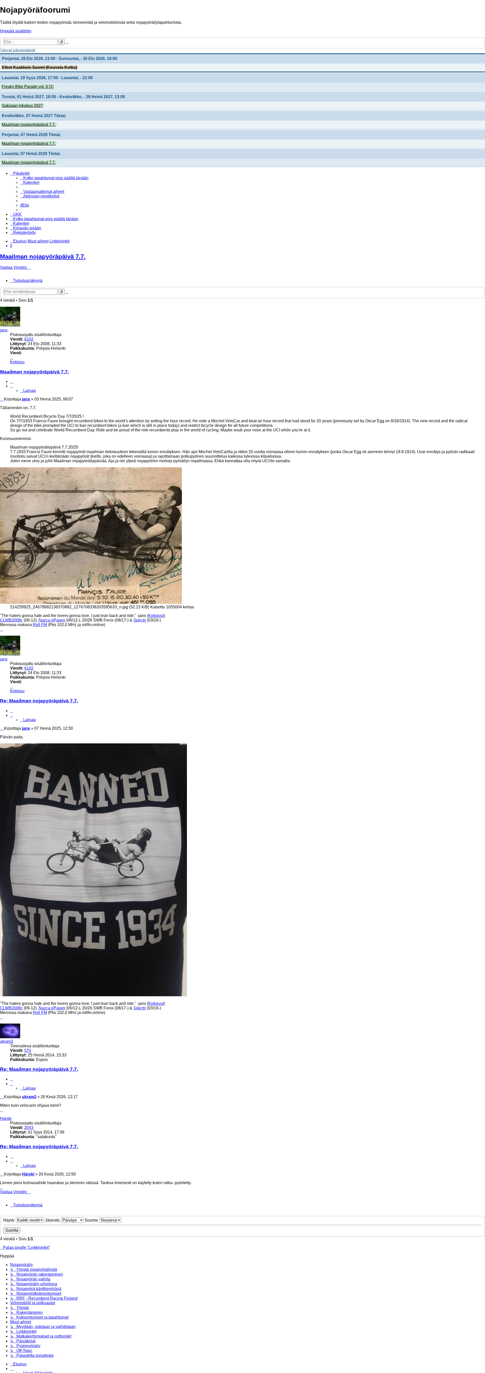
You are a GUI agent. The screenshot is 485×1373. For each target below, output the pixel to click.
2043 (28, 1127)
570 (27, 1050)
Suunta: (92, 1220)
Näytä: (9, 1220)
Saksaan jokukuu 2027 (22, 105)
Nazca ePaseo (52, 620)
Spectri (139, 620)
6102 (28, 339)
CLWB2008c (11, 620)
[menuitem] (54, 178)
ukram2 (6, 1041)
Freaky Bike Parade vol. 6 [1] (27, 86)
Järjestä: (53, 1220)
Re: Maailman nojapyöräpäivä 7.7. (39, 700)
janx (4, 330)
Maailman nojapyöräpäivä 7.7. (29, 124)
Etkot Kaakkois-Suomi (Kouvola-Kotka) (39, 67)
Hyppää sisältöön (15, 31)
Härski (6, 1118)
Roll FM (40, 625)
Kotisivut (156, 615)
